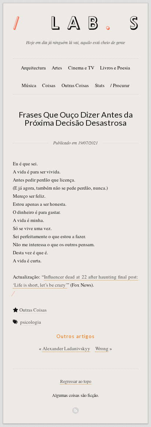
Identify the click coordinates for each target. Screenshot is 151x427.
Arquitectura (33, 67)
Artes (57, 67)
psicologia (30, 322)
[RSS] (75, 410)
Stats (99, 85)
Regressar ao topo (75, 381)
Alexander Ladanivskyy (66, 348)
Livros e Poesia (115, 67)
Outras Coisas (75, 85)
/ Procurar (119, 85)
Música (29, 85)
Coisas (48, 85)
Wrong (101, 348)
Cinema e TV (81, 67)
